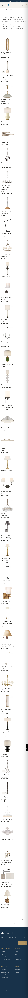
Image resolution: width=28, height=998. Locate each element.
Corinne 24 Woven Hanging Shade (6, 212)
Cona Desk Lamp (6, 234)
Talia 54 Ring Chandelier (4, 514)
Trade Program (4, 977)
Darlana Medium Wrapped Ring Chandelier (6, 187)
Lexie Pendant (5, 775)
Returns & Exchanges (5, 959)
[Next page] (14, 923)
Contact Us (3, 951)
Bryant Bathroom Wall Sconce (7, 298)
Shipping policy (13, 994)
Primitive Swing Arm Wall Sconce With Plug (7, 645)
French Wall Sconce (6, 905)
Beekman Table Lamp (7, 364)
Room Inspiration (5, 972)
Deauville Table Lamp (7, 122)
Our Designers (18, 959)
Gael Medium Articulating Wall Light (7, 883)
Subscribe (22, 943)
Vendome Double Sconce (6, 492)
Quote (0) (27, 747)
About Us (17, 951)
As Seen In (17, 954)
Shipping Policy (4, 956)
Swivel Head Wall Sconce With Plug (6, 537)
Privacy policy (2, 994)
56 (23, 919)
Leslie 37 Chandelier (7, 819)
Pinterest (17, 974)
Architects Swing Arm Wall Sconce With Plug (7, 406)
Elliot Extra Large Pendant (6, 100)
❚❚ (20, 1)
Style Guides (4, 974)
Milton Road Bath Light (6, 710)
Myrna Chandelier (6, 689)
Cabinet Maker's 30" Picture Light (7, 449)
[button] (22, 5)
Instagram (17, 969)
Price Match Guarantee (6, 962)
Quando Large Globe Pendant (7, 76)
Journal (17, 962)
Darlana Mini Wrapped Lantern (7, 164)
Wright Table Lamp (6, 470)
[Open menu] (2, 5)
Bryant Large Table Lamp (6, 320)
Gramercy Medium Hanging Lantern (6, 861)
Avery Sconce (5, 385)
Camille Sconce (5, 277)
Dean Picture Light (6, 142)
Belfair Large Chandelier (4, 343)
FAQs (2, 954)
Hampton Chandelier (7, 840)
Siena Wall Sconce (6, 601)
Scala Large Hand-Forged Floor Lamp (6, 622)
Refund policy (7, 994)
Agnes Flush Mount (6, 428)
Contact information (19, 994)
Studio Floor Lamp (6, 581)
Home (4, 9)
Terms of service (24, 994)
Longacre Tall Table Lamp (6, 733)
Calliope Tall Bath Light (6, 54)
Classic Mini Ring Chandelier (6, 255)
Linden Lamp (5, 754)
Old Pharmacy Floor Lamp (7, 667)
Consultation (4, 969)
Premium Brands (19, 956)
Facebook (17, 972)
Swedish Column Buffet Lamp (6, 559)
